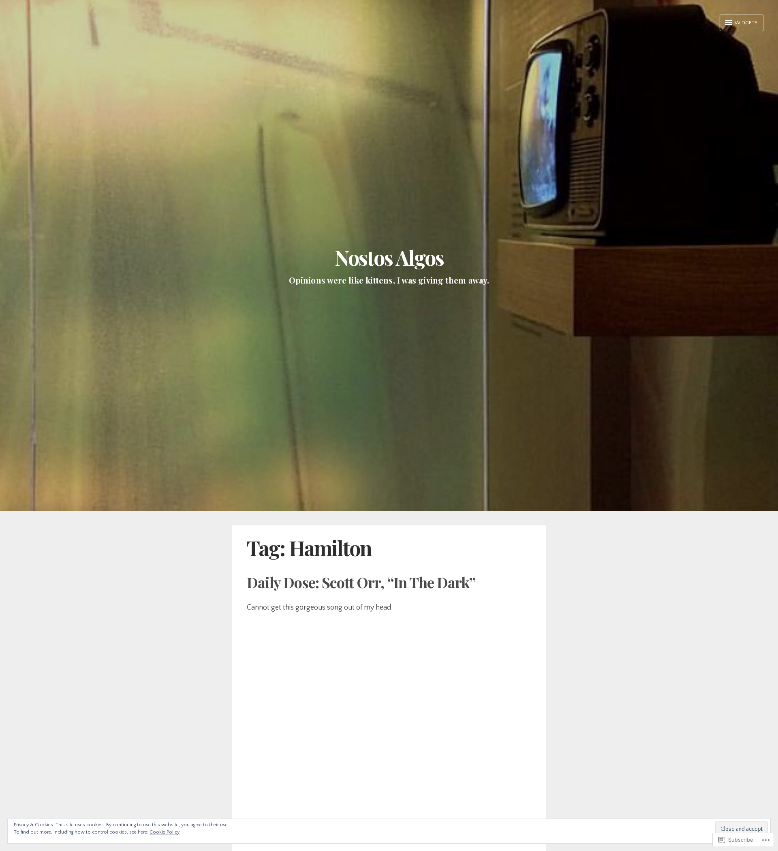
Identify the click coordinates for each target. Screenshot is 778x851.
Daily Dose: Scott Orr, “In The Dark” (361, 582)
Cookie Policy (165, 832)
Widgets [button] (745, 23)
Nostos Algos (389, 257)
